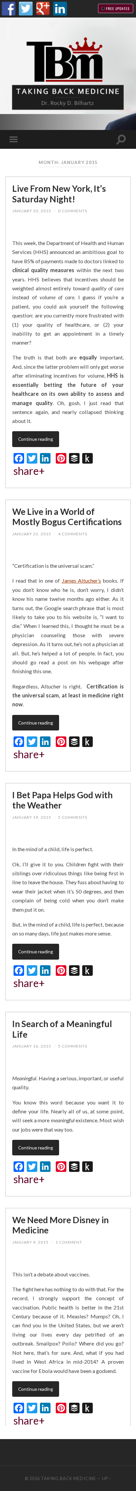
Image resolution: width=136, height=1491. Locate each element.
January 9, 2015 (30, 1242)
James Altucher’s (81, 580)
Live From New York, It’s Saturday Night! (59, 193)
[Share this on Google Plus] (86, 229)
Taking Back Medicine (68, 1478)
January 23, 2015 (31, 533)
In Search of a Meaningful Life (62, 1029)
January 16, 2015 (31, 1046)
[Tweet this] (67, 229)
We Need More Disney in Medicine (60, 1225)
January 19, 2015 (31, 817)
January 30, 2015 (31, 210)
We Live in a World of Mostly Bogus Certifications (67, 516)
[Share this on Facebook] (32, 229)
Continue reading (35, 439)
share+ (29, 471)
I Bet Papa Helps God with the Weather (62, 800)
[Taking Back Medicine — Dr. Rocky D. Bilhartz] (67, 73)
